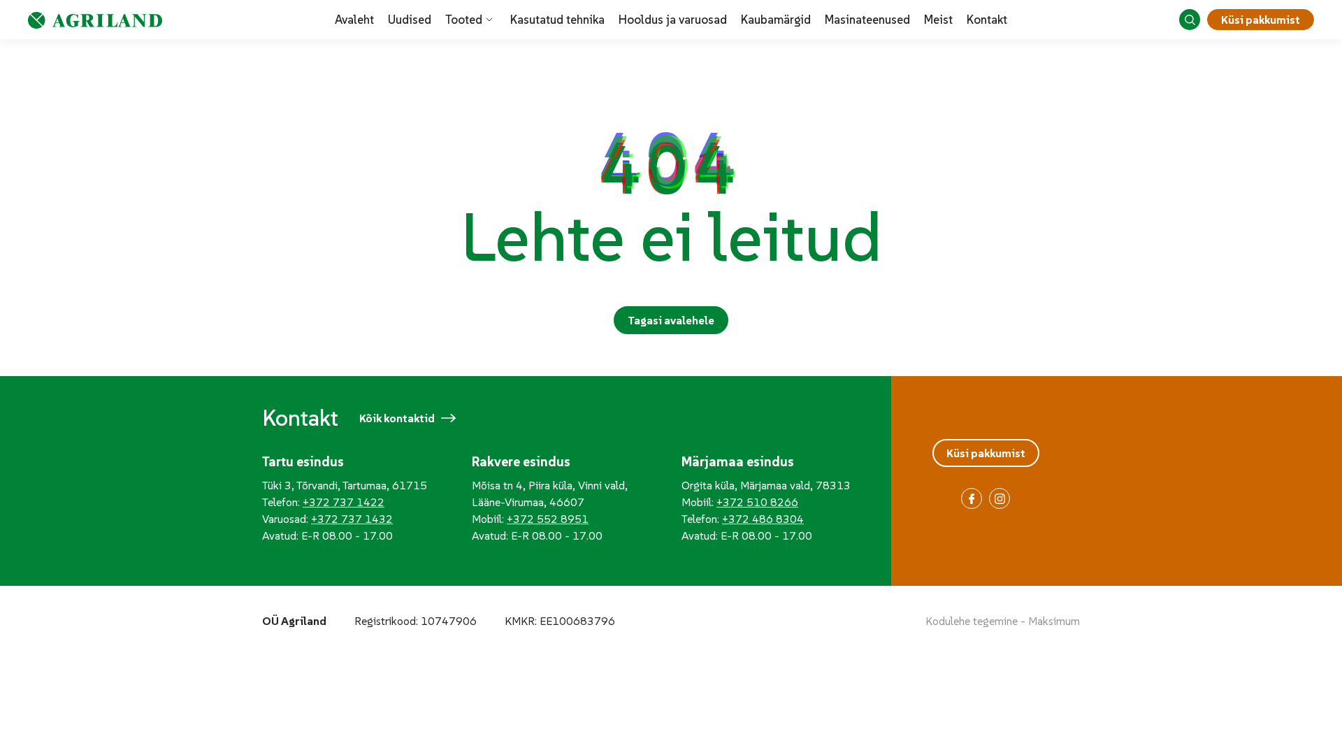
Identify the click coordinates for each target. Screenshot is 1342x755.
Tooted (463, 19)
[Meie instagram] (999, 498)
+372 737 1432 (352, 519)
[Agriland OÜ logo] (95, 19)
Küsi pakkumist (1260, 20)
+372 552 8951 (548, 519)
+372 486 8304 (763, 519)
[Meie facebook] (971, 498)
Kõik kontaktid (397, 418)
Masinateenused (867, 19)
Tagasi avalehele (671, 320)
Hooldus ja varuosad (673, 19)
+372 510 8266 (757, 502)
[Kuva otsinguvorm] (1189, 19)
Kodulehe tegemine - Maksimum (1002, 621)
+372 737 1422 (343, 502)
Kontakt (987, 19)
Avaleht (354, 19)
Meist (938, 19)
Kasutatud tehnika (557, 19)
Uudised (409, 19)
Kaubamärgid (776, 19)
